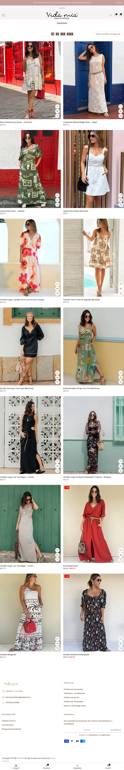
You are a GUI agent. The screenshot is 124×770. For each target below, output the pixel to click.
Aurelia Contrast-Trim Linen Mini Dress (17, 388)
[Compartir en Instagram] (7, 708)
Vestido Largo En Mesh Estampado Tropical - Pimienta (87, 477)
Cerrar (5, 3)
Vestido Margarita (8, 654)
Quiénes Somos (9, 721)
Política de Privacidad (73, 701)
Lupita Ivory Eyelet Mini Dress (75, 211)
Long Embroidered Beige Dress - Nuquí (80, 122)
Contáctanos (8, 725)
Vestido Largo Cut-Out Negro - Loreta (17, 477)
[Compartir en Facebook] (3, 708)
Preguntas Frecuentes (11, 729)
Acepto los (94, 735)
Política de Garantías (73, 689)
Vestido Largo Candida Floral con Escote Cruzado (22, 299)
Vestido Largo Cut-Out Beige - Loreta (16, 566)
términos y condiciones (99, 735)
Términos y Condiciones (74, 693)
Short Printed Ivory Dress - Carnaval (16, 122)
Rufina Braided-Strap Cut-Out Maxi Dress (81, 388)
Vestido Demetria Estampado (76, 654)
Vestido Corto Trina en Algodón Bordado (81, 299)
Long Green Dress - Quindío (12, 211)
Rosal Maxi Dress (70, 566)
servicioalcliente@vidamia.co (18, 697)
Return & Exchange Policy (75, 706)
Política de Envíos (71, 697)
